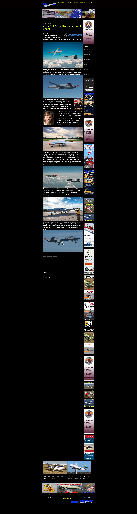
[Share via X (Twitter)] (46, 259)
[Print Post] (54, 259)
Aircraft (44, 256)
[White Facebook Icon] (46, 497)
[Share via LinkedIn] (49, 259)
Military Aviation (49, 256)
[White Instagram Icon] (53, 497)
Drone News (55, 256)
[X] (48, 497)
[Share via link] (51, 259)
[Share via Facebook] (43, 259)
